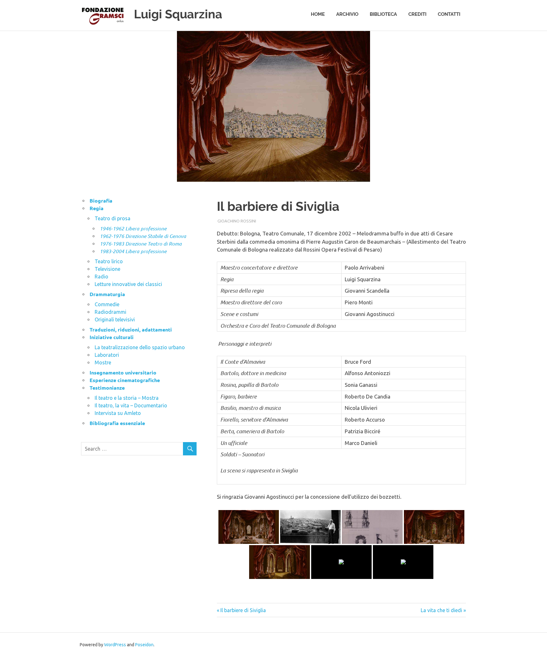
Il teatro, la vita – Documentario (131, 405)
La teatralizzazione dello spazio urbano (140, 347)
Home (318, 14)
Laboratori (107, 355)
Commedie (107, 304)
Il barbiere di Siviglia (243, 610)
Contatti (449, 14)
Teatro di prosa (112, 218)
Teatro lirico (109, 261)
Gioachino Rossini (236, 221)
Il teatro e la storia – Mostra (127, 398)
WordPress (115, 644)
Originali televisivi (115, 319)
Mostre (103, 362)
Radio (101, 276)
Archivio (347, 14)
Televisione (107, 269)
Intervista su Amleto (118, 413)
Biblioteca (383, 14)
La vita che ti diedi (441, 610)
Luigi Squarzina (178, 14)
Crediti (417, 14)
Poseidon (144, 644)
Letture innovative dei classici (128, 284)
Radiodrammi (110, 312)
